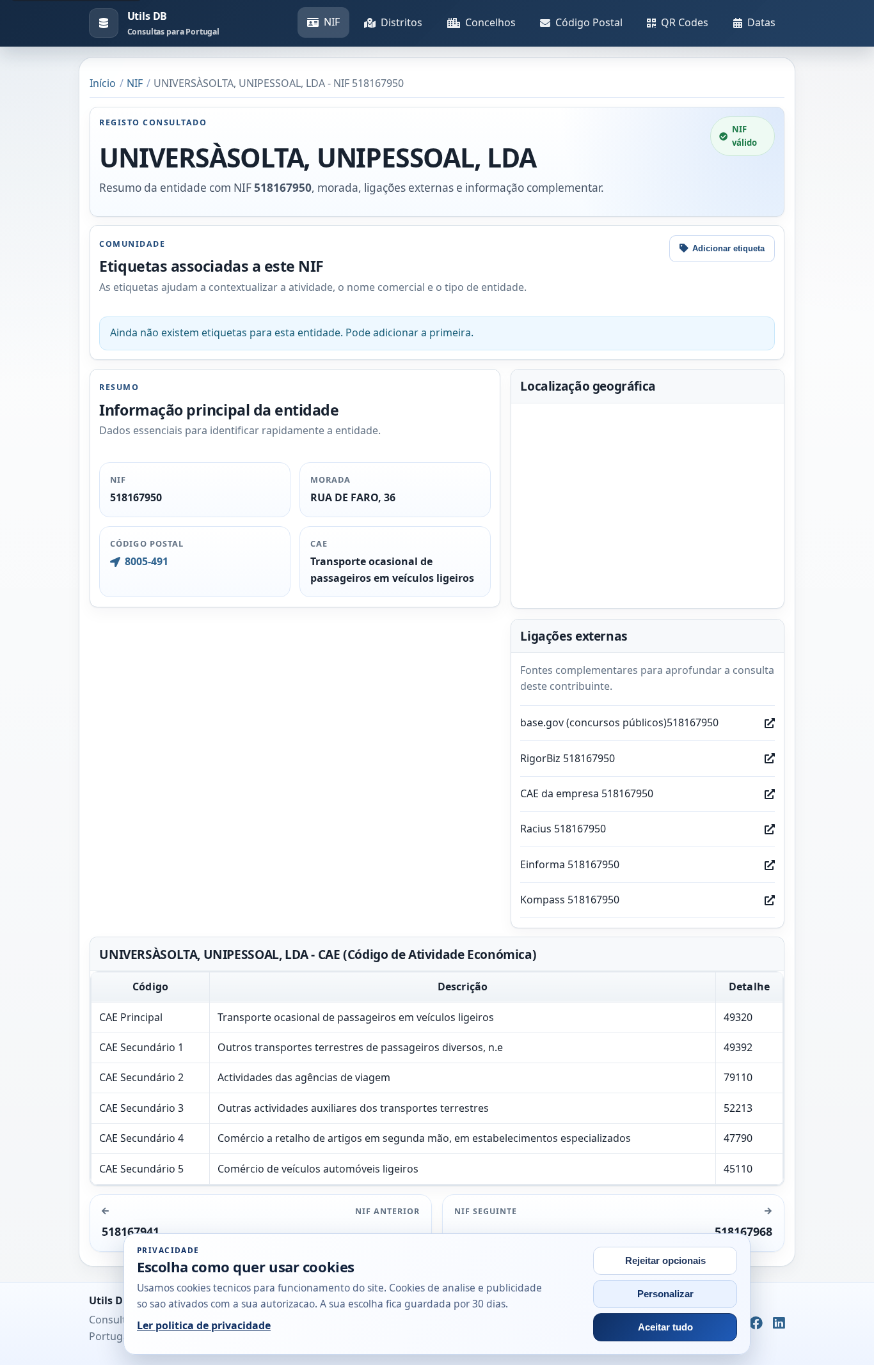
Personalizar (665, 1294)
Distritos (401, 22)
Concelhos (490, 22)
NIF (332, 22)
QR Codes (684, 22)
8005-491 (146, 561)
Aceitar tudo (665, 1327)
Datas (761, 22)
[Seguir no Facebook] (756, 1324)
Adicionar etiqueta (728, 248)
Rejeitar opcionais (665, 1261)
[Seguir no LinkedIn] (779, 1324)
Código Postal (589, 22)
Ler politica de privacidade (204, 1325)
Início (103, 83)
